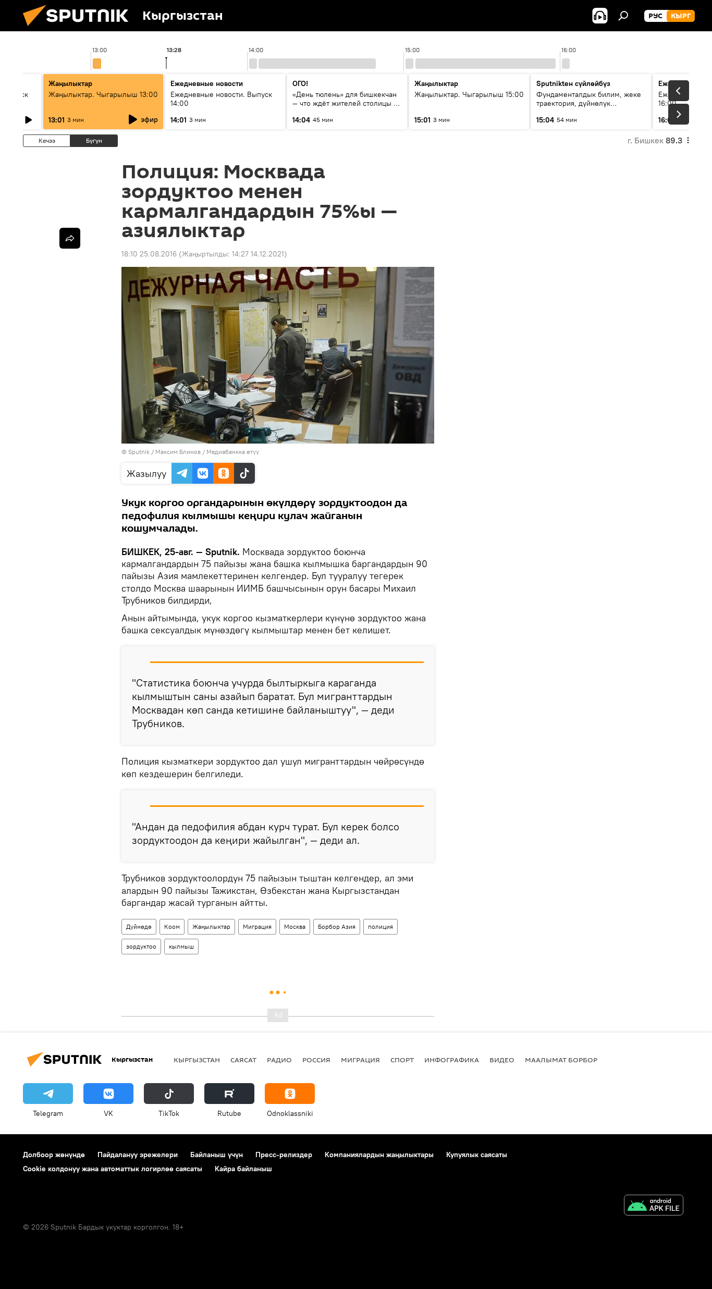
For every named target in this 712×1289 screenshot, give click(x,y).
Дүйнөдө (139, 926)
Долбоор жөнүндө (54, 1154)
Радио (279, 1059)
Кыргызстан (197, 1059)
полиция (380, 926)
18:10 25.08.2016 (149, 254)
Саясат (243, 1059)
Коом (172, 926)
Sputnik (139, 452)
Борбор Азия (336, 926)
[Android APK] (653, 1206)
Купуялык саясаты (476, 1154)
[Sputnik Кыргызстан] (79, 28)
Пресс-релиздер (283, 1154)
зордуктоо (141, 946)
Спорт (402, 1059)
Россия (316, 1059)
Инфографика (451, 1059)
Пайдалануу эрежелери (137, 1154)
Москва (294, 926)
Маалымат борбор (561, 1059)
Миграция (257, 926)
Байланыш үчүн (216, 1154)
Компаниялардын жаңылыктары (379, 1154)
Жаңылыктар (211, 926)
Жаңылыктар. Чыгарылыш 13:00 (103, 94)
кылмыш (181, 946)
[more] (69, 238)
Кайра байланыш (243, 1168)
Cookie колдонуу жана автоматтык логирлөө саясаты (112, 1168)
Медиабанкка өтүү (232, 452)
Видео (501, 1059)
